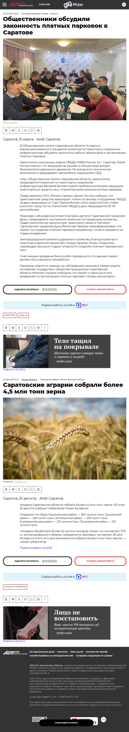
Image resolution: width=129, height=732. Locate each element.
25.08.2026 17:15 (11, 379)
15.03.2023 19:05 (11, 13)
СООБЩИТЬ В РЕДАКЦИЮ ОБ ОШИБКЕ (94, 656)
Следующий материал (66, 723)
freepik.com (21, 481)
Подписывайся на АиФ (36, 547)
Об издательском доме (42, 652)
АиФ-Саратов (10, 122)
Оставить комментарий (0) (100, 289)
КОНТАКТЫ (62, 652)
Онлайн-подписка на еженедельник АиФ (51, 656)
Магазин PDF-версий (96, 652)
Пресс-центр (76, 652)
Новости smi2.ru (14, 369)
